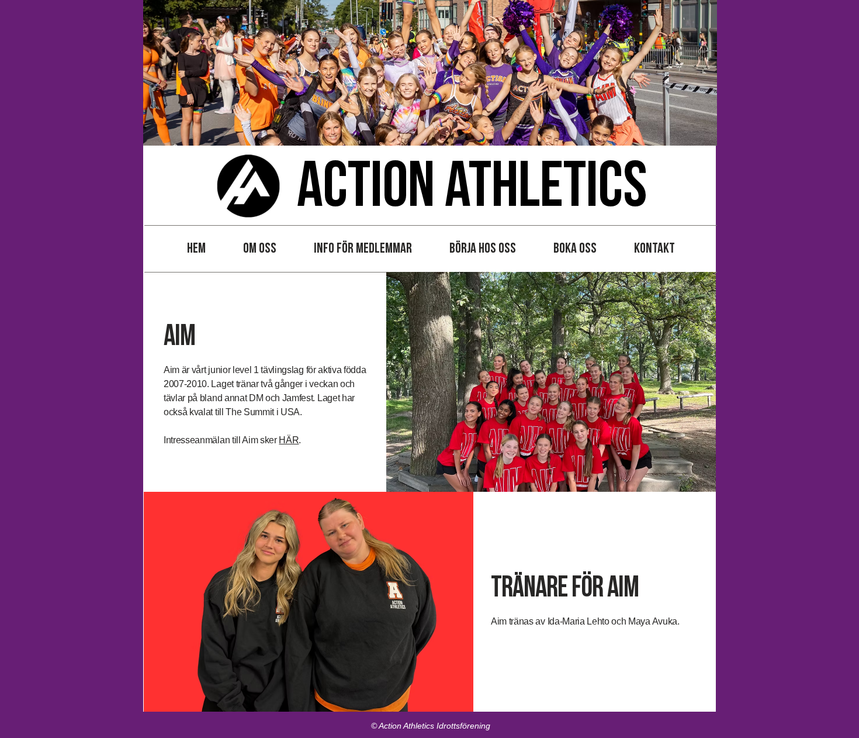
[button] (259, 248)
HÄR (289, 440)
